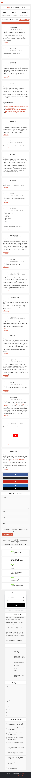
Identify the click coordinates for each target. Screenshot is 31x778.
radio (27, 15)
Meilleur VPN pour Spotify (19, 669)
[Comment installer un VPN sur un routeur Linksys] (10, 651)
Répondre (6, 42)
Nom (3, 511)
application (22, 15)
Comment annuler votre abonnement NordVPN (19, 664)
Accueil (3, 7)
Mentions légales (9, 775)
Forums (8, 7)
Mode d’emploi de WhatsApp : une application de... (17, 560)
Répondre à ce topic (24, 19)
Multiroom (5, 328)
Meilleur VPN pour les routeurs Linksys (19, 657)
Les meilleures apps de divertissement (16, 579)
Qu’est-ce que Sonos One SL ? (12, 105)
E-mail (4, 517)
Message (4, 497)
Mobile (12, 551)
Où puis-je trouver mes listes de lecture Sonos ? (16, 112)
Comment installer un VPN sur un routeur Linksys (19, 651)
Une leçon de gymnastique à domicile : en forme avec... (17, 587)
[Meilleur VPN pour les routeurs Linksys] (10, 657)
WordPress (22, 773)
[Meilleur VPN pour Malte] (10, 676)
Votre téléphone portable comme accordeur (16, 573)
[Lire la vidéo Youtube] (15, 436)
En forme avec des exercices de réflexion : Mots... (16, 567)
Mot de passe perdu (18, 610)
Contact (19, 775)
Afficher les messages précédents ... (15, 23)
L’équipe (15, 775)
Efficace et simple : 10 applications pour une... (16, 553)
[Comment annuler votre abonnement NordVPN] (10, 664)
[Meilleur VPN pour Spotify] (10, 670)
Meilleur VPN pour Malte (19, 676)
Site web (4, 523)
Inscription (10, 610)
